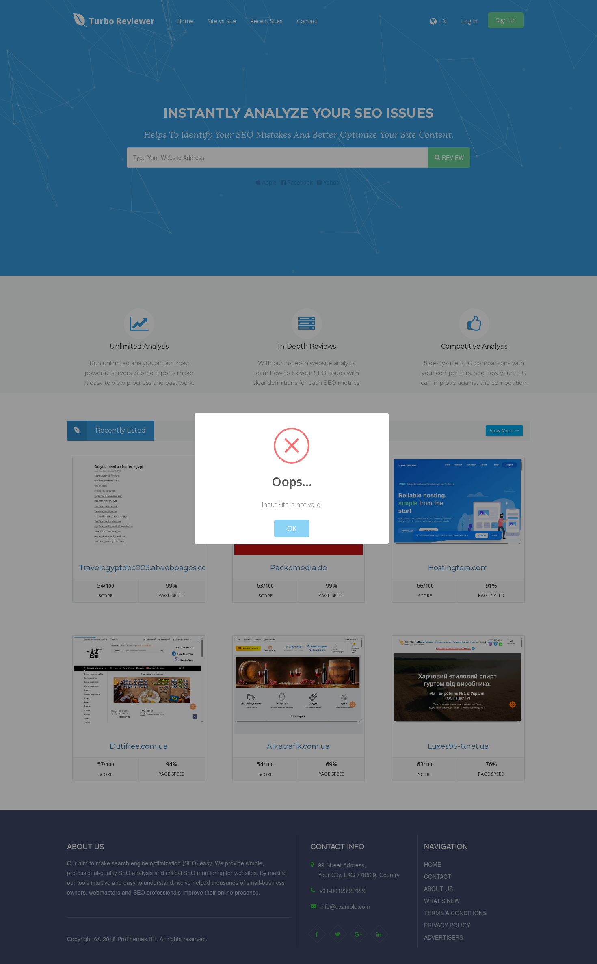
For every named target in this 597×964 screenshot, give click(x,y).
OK (291, 528)
